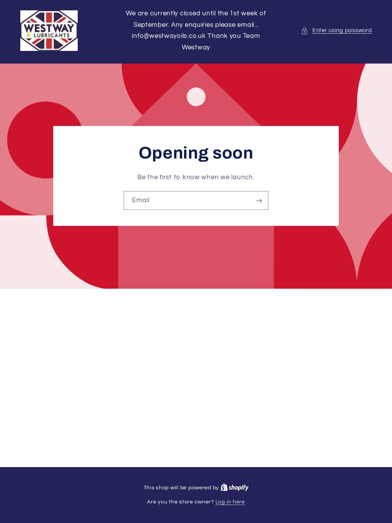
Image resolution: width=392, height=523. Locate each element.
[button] (336, 31)
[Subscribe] (259, 200)
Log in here (230, 502)
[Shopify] (234, 487)
